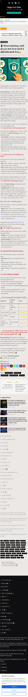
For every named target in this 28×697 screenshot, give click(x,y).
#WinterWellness (2, 555)
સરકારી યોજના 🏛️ (6, 495)
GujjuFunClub (7, 557)
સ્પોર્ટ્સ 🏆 (4, 502)
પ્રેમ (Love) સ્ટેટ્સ (6, 462)
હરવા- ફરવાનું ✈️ (6, 505)
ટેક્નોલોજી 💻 (4, 42)
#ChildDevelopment (12, 540)
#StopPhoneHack (13, 375)
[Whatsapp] (14, 366)
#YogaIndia (8, 555)
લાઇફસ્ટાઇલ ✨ (5, 482)
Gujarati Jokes (2, 557)
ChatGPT (12, 555)
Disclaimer (4, 670)
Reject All (14, 694)
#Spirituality (6, 551)
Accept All (14, 686)
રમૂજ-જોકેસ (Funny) (7, 475)
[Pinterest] (23, 366)
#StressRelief (22, 551)
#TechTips (22, 375)
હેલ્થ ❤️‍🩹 (4, 508)
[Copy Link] (5, 369)
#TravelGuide (14, 553)
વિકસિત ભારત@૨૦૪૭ (7, 488)
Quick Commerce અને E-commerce (16, 179)
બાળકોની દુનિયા (5, 465)
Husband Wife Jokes (13, 557)
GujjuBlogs (4, 55)
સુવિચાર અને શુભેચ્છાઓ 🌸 (8, 498)
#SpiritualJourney (12, 551)
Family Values (21, 555)
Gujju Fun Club (14, 7)
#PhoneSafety (17, 372)
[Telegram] (17, 366)
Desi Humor (16, 555)
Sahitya (22, 557)
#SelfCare (2, 551)
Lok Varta (18, 557)
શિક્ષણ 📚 (4, 492)
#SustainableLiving (8, 553)
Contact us (4, 667)
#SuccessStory (2, 553)
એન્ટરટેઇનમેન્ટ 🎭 (6, 436)
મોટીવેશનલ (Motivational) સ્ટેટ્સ (9, 472)
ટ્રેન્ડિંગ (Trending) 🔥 (7, 452)
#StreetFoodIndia (17, 551)
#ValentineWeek (18, 553)
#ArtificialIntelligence (6, 540)
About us (4, 664)
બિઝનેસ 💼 (4, 469)
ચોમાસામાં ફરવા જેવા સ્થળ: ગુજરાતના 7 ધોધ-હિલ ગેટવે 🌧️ (13, 525)
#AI (1, 540)
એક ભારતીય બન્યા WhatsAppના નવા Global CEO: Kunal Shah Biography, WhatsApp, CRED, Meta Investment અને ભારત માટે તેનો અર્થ (13, 519)
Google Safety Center (16, 222)
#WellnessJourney (24, 553)
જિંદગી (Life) (5, 446)
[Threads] (11, 366)
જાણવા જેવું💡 (5, 442)
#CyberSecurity (9, 372)
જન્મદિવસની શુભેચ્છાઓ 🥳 (8, 439)
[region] (14, 685)
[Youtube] (2, 366)
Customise (14, 690)
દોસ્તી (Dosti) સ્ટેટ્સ (6, 456)
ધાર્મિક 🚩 (4, 459)
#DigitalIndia (17, 540)
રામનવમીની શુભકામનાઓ (7, 479)
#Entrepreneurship (23, 540)
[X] (20, 366)
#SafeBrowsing (4, 375)
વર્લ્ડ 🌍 (3, 485)
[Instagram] (8, 366)
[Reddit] (2, 369)
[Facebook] (5, 366)
